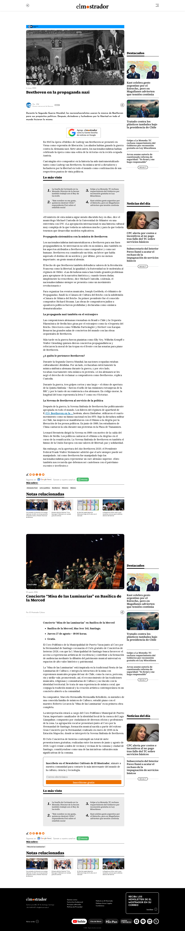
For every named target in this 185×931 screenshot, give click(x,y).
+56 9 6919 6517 (31, 907)
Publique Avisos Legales (104, 903)
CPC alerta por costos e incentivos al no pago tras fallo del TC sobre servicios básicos (142, 237)
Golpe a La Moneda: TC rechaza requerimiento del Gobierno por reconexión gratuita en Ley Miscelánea (104, 192)
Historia (65, 488)
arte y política (45, 488)
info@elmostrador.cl (42, 907)
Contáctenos (100, 905)
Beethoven (56, 488)
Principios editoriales (74, 904)
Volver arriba (30, 921)
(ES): (59, 413)
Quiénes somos (72, 899)
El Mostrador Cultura (37, 612)
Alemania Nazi (32, 488)
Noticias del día (138, 203)
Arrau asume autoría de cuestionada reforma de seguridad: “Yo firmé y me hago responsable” (140, 158)
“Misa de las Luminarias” (36, 847)
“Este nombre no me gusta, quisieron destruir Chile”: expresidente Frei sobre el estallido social (64, 204)
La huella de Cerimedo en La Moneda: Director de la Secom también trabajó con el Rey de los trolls (65, 192)
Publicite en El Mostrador (104, 901)
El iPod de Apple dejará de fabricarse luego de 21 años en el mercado (87, 514)
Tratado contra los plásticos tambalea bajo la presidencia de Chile (142, 124)
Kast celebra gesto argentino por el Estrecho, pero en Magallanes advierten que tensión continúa (105, 202)
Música (73, 488)
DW (37, 104)
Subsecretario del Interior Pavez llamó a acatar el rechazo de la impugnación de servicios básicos (142, 254)
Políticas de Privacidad (74, 907)
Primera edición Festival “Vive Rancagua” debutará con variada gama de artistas (61, 514)
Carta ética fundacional (75, 902)
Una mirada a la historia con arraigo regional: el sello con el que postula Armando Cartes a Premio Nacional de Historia (37, 515)
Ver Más (56, 104)
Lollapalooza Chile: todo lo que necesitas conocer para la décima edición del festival (112, 514)
